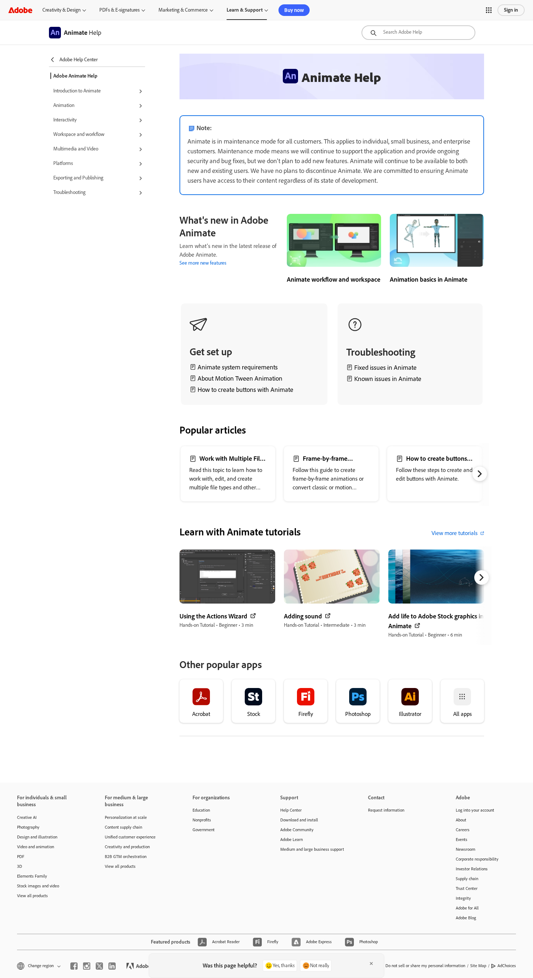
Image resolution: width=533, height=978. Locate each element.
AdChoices (506, 965)
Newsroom (465, 849)
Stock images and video (38, 885)
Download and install (299, 819)
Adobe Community (297, 829)
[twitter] (99, 966)
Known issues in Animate (387, 379)
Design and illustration (37, 837)
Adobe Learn (291, 839)
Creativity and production (127, 846)
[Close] (371, 963)
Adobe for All (467, 908)
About (461, 819)
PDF (20, 856)
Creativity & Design (61, 10)
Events (461, 839)
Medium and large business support (312, 849)
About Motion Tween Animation (240, 378)
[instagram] (86, 966)
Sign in (511, 10)
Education (201, 810)
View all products (32, 895)
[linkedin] (112, 966)
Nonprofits (202, 819)
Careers (463, 829)
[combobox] (418, 32)
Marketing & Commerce (183, 10)
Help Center (291, 810)
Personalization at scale (126, 817)
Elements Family (32, 876)
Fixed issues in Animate (385, 368)
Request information (386, 810)
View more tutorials (454, 533)
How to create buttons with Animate (245, 390)
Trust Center (467, 888)
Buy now (294, 10)
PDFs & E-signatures (119, 10)
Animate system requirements (238, 367)
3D (19, 866)
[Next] (479, 474)
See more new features (202, 263)
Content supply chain (123, 827)
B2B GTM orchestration (125, 856)
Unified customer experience (130, 837)
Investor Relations (472, 868)
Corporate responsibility (477, 859)
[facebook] (74, 966)
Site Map (478, 965)
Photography (28, 827)
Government (204, 829)
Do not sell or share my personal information (425, 965)
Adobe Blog (466, 917)
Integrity (463, 898)
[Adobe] (20, 10)
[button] (489, 10)
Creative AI (27, 817)
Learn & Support (245, 10)
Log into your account (475, 810)
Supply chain (467, 878)
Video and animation (35, 846)
